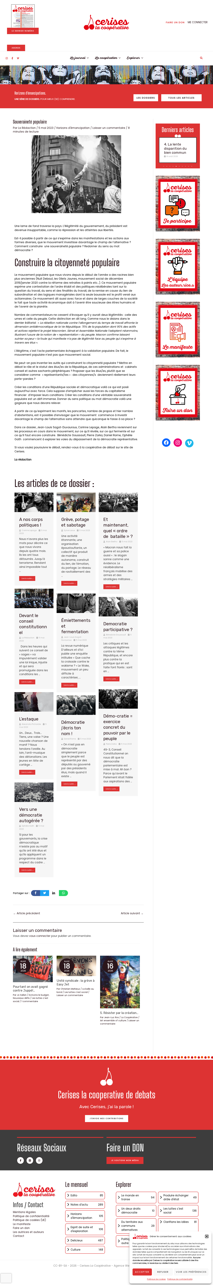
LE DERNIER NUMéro (23, 31)
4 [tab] (173, 166)
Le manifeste (22, 1224)
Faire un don (21, 1228)
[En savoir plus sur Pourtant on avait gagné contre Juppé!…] (33, 969)
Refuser (163, 1271)
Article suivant (132, 913)
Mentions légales (24, 1212)
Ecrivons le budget (39, 995)
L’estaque (28, 719)
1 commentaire (30, 1001)
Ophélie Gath (28, 826)
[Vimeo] (18, 58)
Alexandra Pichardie (31, 724)
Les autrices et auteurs (28, 1232)
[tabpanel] (177, 150)
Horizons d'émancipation (73, 128)
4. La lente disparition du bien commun (175, 148)
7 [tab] (183, 166)
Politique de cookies (156, 1279)
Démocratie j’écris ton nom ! (73, 728)
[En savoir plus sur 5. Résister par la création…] (120, 982)
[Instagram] (6, 58)
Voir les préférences (191, 1271)
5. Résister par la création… (119, 1013)
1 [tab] (163, 166)
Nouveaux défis (21, 998)
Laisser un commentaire (108, 128)
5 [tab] (176, 166)
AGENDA (16, 48)
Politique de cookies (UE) (29, 1220)
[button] (206, 1236)
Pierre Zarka (111, 744)
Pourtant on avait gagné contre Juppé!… (30, 988)
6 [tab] (180, 166)
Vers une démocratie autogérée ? (31, 815)
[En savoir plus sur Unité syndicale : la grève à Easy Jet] (76, 966)
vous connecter (39, 936)
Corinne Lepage (29, 530)
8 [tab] (186, 166)
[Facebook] (12, 58)
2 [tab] (167, 166)
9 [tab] (189, 166)
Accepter (142, 1271)
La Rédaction (28, 637)
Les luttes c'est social (76, 992)
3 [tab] (170, 166)
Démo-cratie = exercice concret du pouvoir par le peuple (118, 727)
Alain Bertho (111, 541)
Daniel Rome (70, 738)
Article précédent (26, 913)
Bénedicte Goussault (116, 634)
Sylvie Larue (69, 530)
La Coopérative (129, 1017)
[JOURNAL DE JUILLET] (23, 16)
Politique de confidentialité (179, 1279)
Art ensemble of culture (113, 1020)
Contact (18, 1236)
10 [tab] (192, 166)
